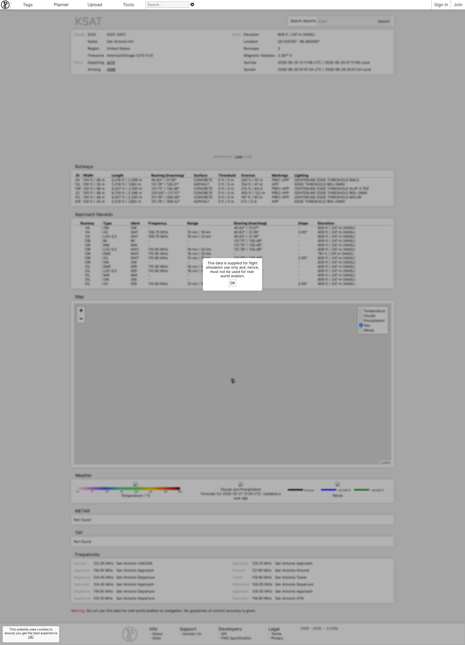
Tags (28, 4)
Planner (61, 4)
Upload (94, 4)
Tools (128, 4)
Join (458, 4)
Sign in (441, 4)
